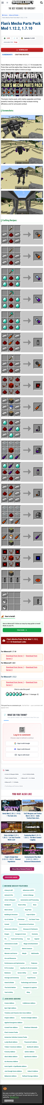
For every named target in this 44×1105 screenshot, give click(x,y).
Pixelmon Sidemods (30, 1027)
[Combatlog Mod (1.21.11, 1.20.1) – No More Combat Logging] (32, 827)
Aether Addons (29, 1052)
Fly (5, 939)
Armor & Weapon (10, 900)
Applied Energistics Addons (13, 1022)
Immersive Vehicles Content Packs (16, 1037)
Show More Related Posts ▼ (22, 869)
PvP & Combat (9, 968)
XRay (28, 992)
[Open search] (41, 2)
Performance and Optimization (15, 963)
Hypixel (36, 939)
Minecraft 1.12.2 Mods (28, 778)
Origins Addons (9, 1018)
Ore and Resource (10, 958)
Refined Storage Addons (30, 1076)
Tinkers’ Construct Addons (13, 1047)
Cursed (7, 924)
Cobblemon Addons (29, 1003)
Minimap (7, 948)
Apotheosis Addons (30, 1056)
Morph (24, 953)
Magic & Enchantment (31, 944)
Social (35, 973)
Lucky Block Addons (11, 1042)
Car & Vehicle (9, 919)
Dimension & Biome (11, 929)
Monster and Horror (11, 953)
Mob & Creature (27, 948)
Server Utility (22, 973)
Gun (28, 939)
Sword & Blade (9, 982)
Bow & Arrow (9, 910)
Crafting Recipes (22, 55)
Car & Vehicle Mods (28, 774)
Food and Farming (17, 939)
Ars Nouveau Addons (11, 1061)
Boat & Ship (22, 905)
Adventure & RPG (28, 890)
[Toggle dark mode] (7, 3)
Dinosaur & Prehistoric (30, 929)
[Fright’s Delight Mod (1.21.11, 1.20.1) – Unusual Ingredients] (11, 849)
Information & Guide (11, 944)
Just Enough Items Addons (13, 1071)
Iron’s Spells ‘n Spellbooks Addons (16, 1066)
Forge (15, 42)
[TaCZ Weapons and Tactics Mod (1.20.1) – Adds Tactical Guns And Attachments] (32, 805)
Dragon (7, 934)
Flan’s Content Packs (11, 1032)
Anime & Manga (28, 895)
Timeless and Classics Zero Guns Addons (18, 1013)
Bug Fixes (28, 910)
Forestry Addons (10, 1052)
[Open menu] (2, 2)
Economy (35, 934)
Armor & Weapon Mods (12, 774)
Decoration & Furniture (26, 924)
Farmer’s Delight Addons (29, 1018)
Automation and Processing (30, 900)
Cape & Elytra (30, 914)
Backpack (8, 905)
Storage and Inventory (12, 978)
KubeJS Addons (33, 1071)
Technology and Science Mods (14, 786)
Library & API (9, 890)
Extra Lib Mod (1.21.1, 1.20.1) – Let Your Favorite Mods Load (11, 837)
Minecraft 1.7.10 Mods (11, 782)
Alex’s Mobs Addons (11, 1056)
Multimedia (35, 953)
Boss (34, 905)
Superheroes (31, 978)
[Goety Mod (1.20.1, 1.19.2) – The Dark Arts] (11, 805)
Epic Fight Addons (10, 1008)
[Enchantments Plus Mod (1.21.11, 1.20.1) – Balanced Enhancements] (32, 849)
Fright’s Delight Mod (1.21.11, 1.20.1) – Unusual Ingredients (11, 859)
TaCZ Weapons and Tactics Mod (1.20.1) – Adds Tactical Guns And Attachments (33, 816)
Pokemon (34, 963)
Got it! (9, 1101)
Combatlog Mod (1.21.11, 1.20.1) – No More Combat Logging (32, 837)
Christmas (21, 919)
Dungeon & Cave (20, 934)
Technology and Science (29, 982)
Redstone (8, 973)
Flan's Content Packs (11, 778)
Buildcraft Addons (33, 1047)
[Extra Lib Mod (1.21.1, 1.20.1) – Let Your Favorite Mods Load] (11, 827)
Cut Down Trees (34, 919)
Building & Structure (11, 914)
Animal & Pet (9, 895)
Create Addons (9, 1003)
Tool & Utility (9, 992)
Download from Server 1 (15, 656)
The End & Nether (10, 987)
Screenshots (7, 55)
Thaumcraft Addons (30, 1042)
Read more (14, 1097)
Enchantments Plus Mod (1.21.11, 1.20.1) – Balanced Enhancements (32, 859)
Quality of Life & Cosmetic (28, 968)
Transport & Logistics (30, 987)
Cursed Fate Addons (11, 1027)
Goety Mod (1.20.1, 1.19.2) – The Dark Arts (11, 815)
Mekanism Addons (10, 1076)
